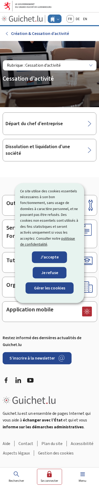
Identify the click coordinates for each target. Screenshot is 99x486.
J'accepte (49, 257)
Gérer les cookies (49, 288)
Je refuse (49, 272)
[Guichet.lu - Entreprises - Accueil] (22, 19)
